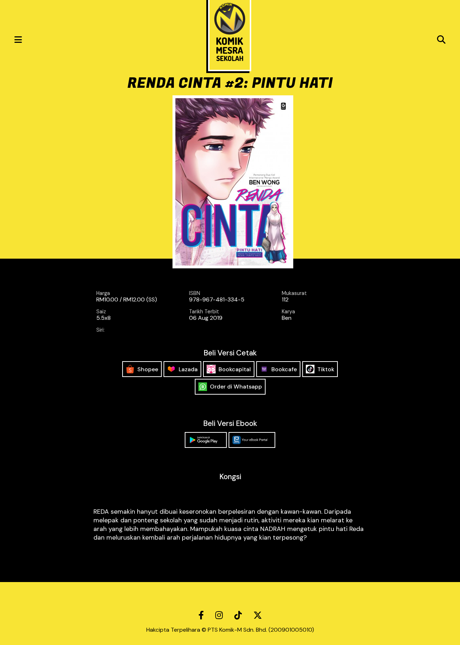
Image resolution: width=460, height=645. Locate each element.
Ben (286, 318)
